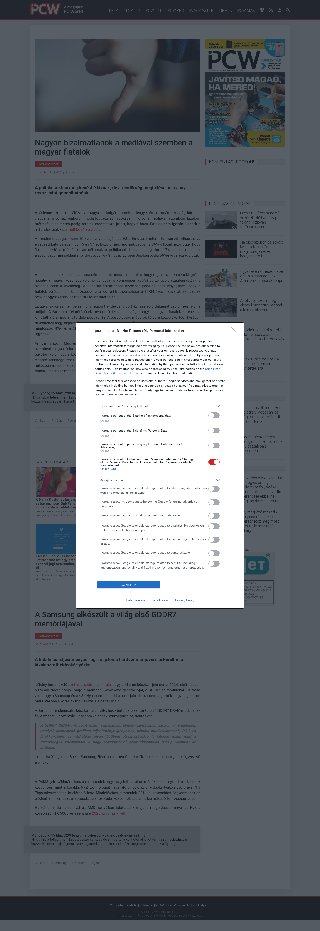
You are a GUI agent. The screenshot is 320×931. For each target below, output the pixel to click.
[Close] (235, 331)
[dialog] (160, 465)
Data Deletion (135, 600)
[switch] (214, 415)
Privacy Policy (184, 600)
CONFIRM (129, 584)
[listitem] (160, 406)
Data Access (160, 600)
